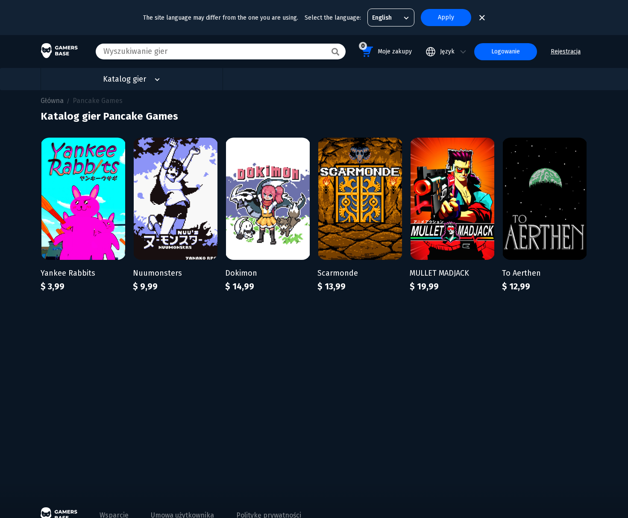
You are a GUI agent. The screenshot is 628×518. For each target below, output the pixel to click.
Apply (446, 17)
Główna (52, 101)
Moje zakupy (386, 48)
